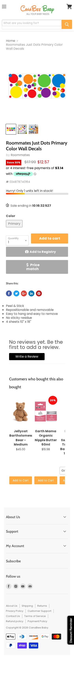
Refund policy (14, 621)
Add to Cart (21, 480)
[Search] (67, 24)
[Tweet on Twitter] (16, 293)
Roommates (20, 155)
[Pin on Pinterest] (39, 293)
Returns (42, 606)
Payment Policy (37, 621)
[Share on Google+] (24, 293)
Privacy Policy (14, 611)
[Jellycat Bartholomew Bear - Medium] (20, 411)
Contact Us (13, 616)
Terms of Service (35, 616)
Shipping (27, 606)
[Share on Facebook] (9, 293)
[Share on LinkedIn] (31, 293)
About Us (11, 606)
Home (10, 41)
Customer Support (39, 611)
